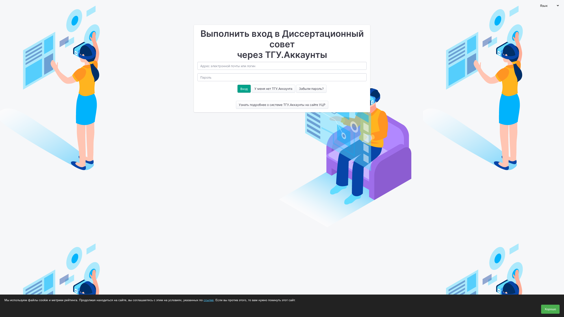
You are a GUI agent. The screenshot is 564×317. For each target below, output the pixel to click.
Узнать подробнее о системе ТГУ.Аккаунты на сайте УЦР (282, 105)
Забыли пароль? (311, 88)
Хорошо (550, 309)
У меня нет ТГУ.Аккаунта (273, 88)
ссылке (209, 300)
